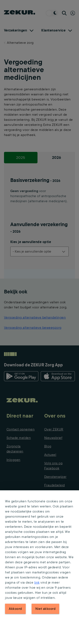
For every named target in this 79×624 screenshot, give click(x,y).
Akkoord (15, 608)
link (37, 582)
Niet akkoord (45, 608)
